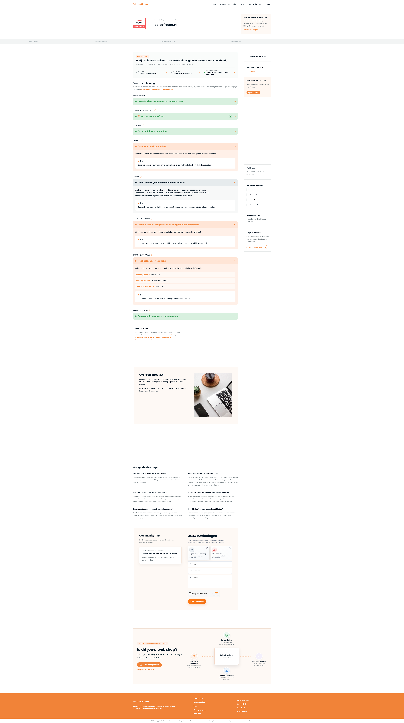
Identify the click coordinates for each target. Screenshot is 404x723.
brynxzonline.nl (253, 200)
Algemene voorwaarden (236, 721)
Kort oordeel (33, 41)
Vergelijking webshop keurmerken (190, 721)
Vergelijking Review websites (215, 721)
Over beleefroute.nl (168, 41)
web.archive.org (211, 482)
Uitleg (235, 4)
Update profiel (253, 93)
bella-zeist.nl (252, 190)
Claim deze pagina (250, 30)
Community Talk (235, 41)
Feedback (241, 708)
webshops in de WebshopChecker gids (157, 89)
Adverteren (242, 712)
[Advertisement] (212, 342)
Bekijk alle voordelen (145, 670)
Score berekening (101, 41)
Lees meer (251, 71)
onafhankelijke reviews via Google (164, 207)
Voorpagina (198, 698)
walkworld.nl (252, 195)
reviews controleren (167, 335)
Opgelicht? (241, 704)
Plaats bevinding (197, 601)
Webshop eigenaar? (255, 4)
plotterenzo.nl (253, 205)
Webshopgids (225, 4)
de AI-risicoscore (155, 340)
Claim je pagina (199, 710)
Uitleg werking (243, 700)
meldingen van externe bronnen (148, 337)
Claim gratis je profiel (151, 665)
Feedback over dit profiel (257, 247)
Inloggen (268, 4)
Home (215, 4)
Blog (242, 4)
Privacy (251, 721)
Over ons (197, 714)
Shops (162, 20)
